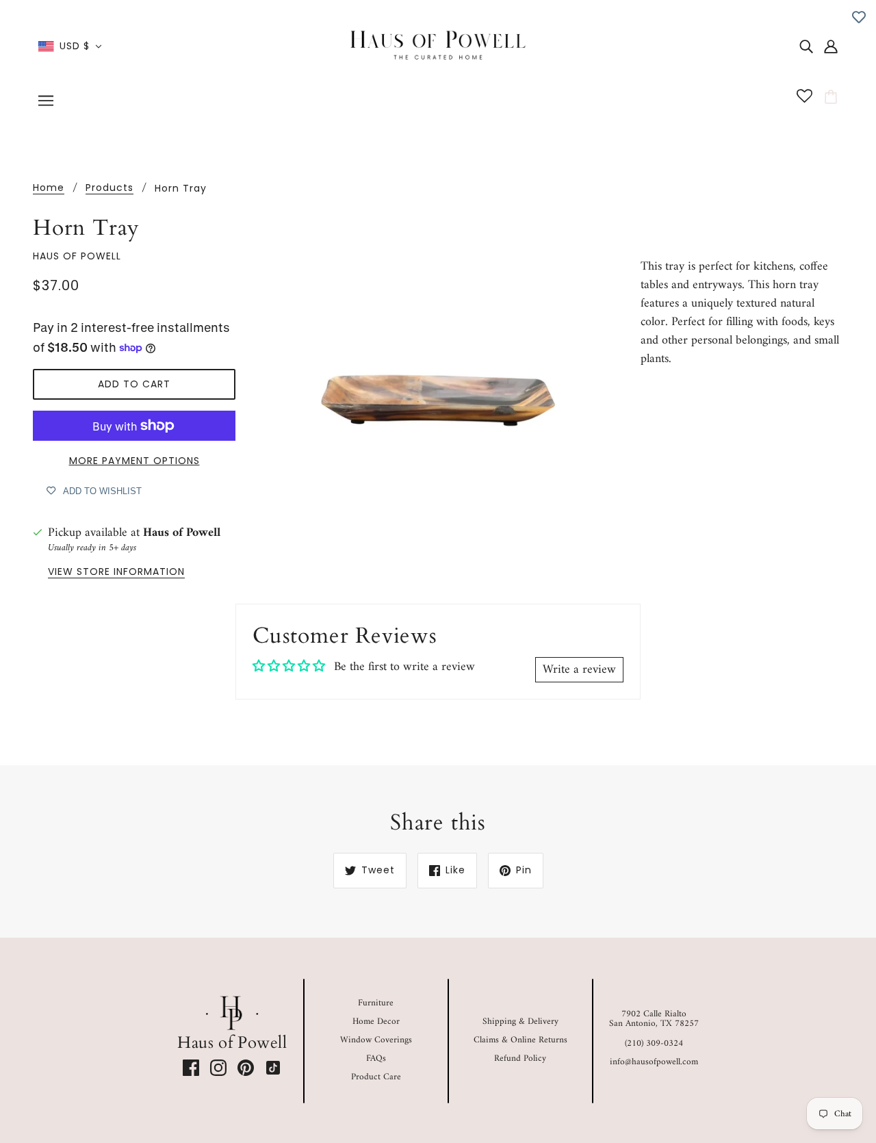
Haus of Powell (77, 256)
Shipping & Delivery (520, 1021)
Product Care (376, 1077)
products (109, 188)
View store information (116, 572)
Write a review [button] (579, 669)
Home (48, 188)
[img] (806, 46)
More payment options (134, 460)
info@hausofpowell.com (654, 1062)
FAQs (376, 1058)
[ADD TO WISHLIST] (859, 17)
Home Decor (376, 1021)
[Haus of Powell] (438, 45)
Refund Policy (520, 1058)
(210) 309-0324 (654, 1043)
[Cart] (833, 97)
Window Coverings (376, 1040)
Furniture (376, 1003)
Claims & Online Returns (520, 1040)
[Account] (831, 46)
